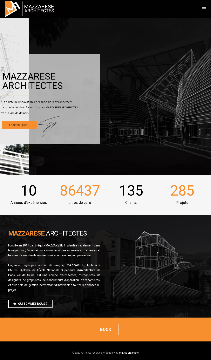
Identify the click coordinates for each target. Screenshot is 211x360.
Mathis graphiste (129, 352)
